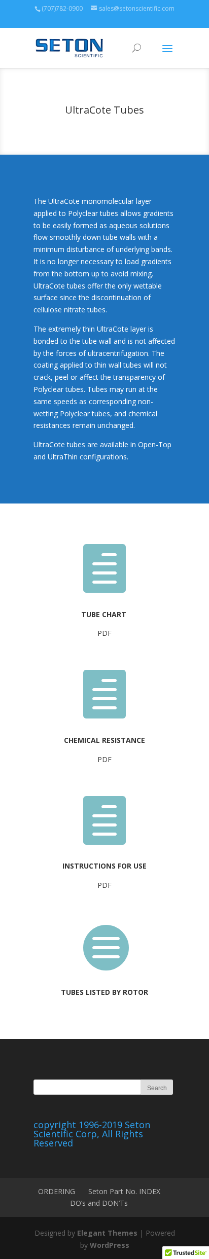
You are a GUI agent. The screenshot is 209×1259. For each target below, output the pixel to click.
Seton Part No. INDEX (124, 1191)
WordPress (109, 1245)
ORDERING (56, 1191)
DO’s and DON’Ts (99, 1203)
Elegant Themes (107, 1233)
